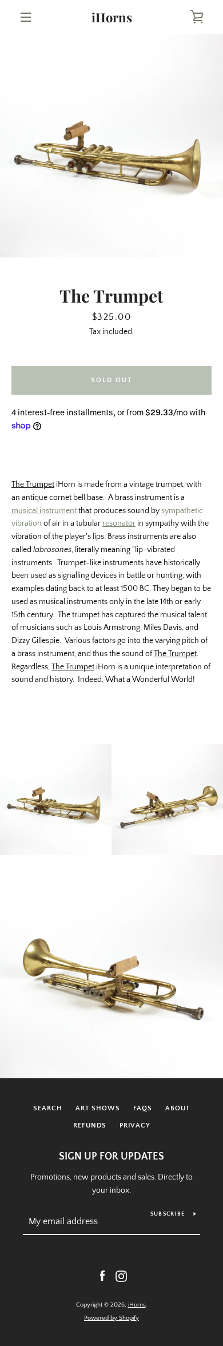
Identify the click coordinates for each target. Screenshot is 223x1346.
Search (47, 1108)
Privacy (135, 1125)
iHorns (111, 17)
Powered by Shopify (111, 1318)
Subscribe (167, 1214)
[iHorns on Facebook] (102, 1275)
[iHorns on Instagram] (121, 1275)
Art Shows (97, 1108)
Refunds (89, 1125)
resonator (119, 523)
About (177, 1108)
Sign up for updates (111, 1156)
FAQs (142, 1108)
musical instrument (44, 510)
